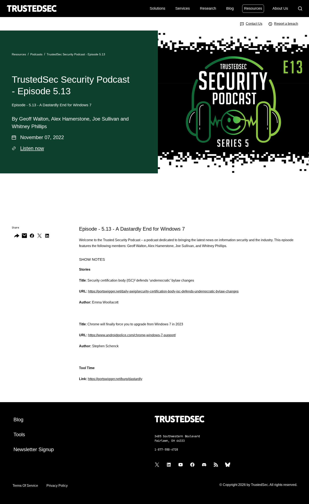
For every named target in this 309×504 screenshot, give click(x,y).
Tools (19, 434)
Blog (230, 8)
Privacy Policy (57, 485)
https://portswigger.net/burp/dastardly (115, 379)
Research (208, 8)
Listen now (32, 148)
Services (182, 8)
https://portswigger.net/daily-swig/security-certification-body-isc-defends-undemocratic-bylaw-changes (163, 291)
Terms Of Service (25, 485)
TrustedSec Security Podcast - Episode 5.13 (76, 54)
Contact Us (254, 23)
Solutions (157, 8)
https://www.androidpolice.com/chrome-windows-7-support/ (132, 335)
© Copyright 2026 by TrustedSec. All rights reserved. (258, 485)
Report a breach (286, 23)
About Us (280, 8)
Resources (253, 8)
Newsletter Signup (33, 449)
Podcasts (36, 54)
